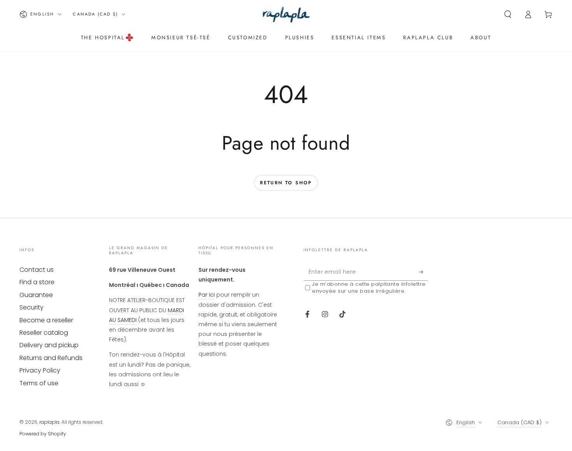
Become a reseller (46, 320)
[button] (508, 14)
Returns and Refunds (50, 357)
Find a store (36, 282)
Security (31, 307)
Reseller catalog (43, 332)
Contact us (36, 269)
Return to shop (286, 182)
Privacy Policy (39, 370)
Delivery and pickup (49, 345)
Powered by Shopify (42, 433)
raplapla (49, 422)
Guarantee (36, 294)
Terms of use (38, 383)
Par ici (206, 295)
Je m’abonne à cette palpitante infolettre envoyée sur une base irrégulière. (369, 288)
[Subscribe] (423, 271)
